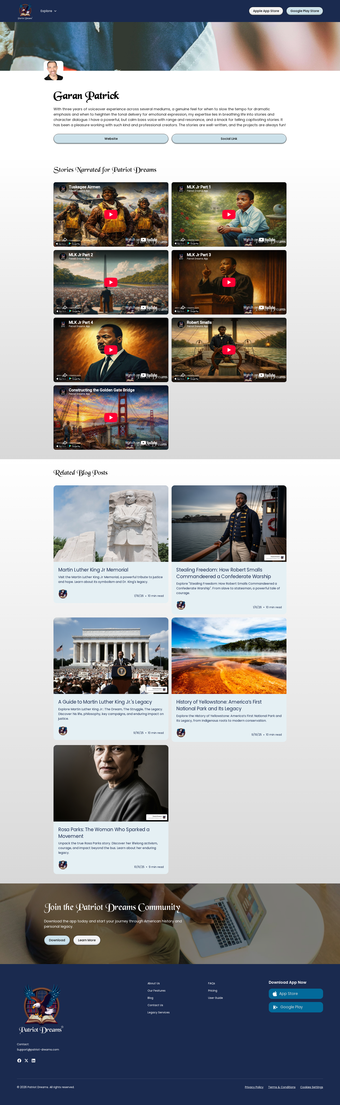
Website (111, 138)
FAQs (211, 983)
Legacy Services (159, 1012)
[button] (48, 11)
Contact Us (155, 1005)
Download (57, 940)
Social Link (229, 138)
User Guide (215, 998)
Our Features (156, 991)
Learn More (87, 940)
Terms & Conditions (282, 1087)
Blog (150, 998)
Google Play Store (304, 11)
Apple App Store (266, 11)
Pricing (212, 991)
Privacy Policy (254, 1087)
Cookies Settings (311, 1087)
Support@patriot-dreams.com (38, 1050)
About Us (154, 983)
